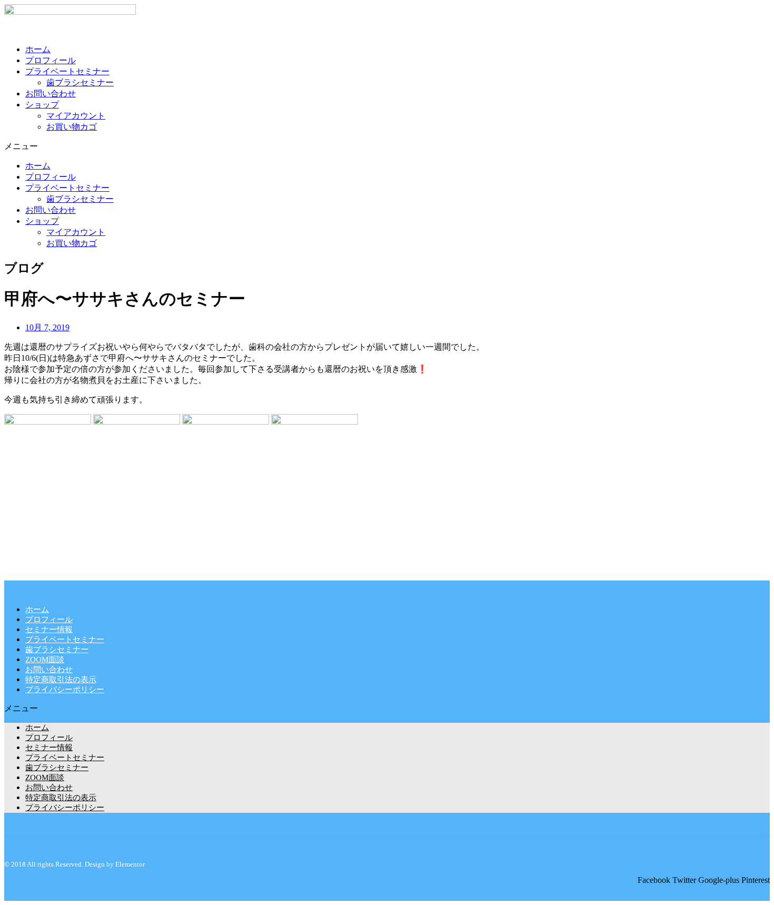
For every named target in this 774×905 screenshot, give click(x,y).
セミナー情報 (49, 629)
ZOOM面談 (44, 659)
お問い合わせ (50, 93)
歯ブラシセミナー (80, 82)
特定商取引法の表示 (60, 679)
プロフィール (50, 60)
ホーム (38, 49)
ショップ (42, 104)
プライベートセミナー (67, 71)
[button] (387, 146)
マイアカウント (75, 115)
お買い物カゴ (71, 126)
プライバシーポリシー (64, 689)
